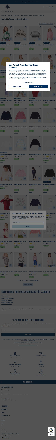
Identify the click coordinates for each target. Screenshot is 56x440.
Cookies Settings (28, 82)
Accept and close (38, 86)
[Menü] (54, 428)
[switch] (51, 434)
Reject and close (17, 86)
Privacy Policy (22, 79)
